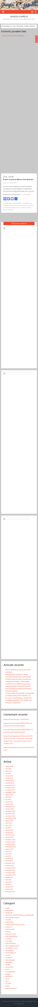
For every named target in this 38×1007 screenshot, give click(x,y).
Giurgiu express (19, 16)
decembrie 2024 (10, 811)
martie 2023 (9, 861)
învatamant (8, 957)
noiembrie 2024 (10, 813)
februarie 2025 (10, 806)
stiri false (10, 209)
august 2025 (9, 795)
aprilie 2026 (9, 776)
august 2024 (9, 821)
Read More (26, 194)
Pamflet (7, 965)
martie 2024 (9, 832)
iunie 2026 (8, 771)
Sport (7, 981)
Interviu (7, 955)
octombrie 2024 (10, 816)
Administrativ (9, 910)
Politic (7, 969)
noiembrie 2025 (10, 787)
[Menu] (3, 12)
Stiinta (7, 986)
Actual (5, 176)
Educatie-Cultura (10, 934)
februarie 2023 (10, 863)
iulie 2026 (8, 769)
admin (4, 183)
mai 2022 (8, 884)
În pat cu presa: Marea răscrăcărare (18, 179)
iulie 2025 (8, 797)
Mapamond (8, 962)
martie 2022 (9, 889)
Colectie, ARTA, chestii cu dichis (15, 924)
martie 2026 (9, 778)
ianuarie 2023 (9, 865)
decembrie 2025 (10, 785)
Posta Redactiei (10, 972)
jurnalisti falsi (27, 203)
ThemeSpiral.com (19, 1003)
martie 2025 (9, 804)
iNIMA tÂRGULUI (10, 953)
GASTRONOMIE (10, 943)
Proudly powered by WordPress (11, 1001)
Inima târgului (9, 950)
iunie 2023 (8, 854)
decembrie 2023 (10, 839)
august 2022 (9, 877)
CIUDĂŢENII (9, 922)
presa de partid (28, 205)
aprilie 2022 (9, 887)
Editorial (11, 176)
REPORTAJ (8, 976)
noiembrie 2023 (10, 842)
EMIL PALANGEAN (11, 936)
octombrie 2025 (10, 790)
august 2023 (9, 849)
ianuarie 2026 (9, 783)
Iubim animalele (10, 960)
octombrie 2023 (10, 844)
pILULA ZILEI (9, 967)
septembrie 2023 (10, 846)
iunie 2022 (8, 882)
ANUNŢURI (8, 913)
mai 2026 (8, 773)
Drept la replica (10, 929)
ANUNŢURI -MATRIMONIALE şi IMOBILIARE (19, 915)
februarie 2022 (10, 891)
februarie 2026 (10, 780)
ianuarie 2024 (9, 837)
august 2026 (9, 766)
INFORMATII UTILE (11, 948)
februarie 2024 (10, 835)
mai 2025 (8, 799)
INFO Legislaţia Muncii (12, 946)
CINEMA (8, 920)
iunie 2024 (8, 825)
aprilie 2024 (9, 830)
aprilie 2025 (9, 802)
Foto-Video (8, 941)
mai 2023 (8, 856)
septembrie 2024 (10, 818)
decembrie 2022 (10, 868)
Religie (7, 974)
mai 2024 (8, 828)
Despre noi (8, 927)
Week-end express (11, 988)
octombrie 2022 (10, 872)
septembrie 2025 (10, 792)
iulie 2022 (8, 880)
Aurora (6, 729)
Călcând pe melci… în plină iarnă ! (19, 719)
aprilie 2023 (9, 858)
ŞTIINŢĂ (8, 983)
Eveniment (8, 938)
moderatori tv (18, 205)
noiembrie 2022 (10, 870)
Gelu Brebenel (7, 203)
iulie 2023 (8, 851)
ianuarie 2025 (9, 809)
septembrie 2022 (10, 875)
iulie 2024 (8, 823)
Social (7, 979)
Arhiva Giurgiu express (12, 917)
